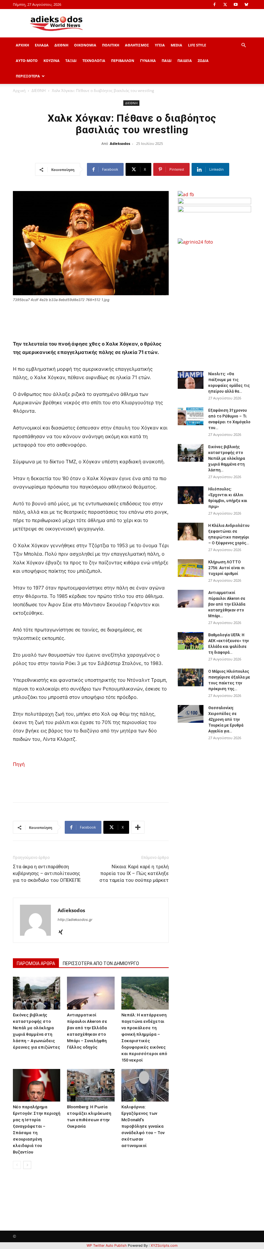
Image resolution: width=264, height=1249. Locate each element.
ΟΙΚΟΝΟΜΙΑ (85, 45)
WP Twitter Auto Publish (107, 1245)
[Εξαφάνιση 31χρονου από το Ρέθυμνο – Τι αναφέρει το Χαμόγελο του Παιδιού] (190, 416)
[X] (225, 4)
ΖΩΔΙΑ (203, 60)
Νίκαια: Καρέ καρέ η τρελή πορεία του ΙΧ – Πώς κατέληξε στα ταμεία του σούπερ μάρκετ (134, 873)
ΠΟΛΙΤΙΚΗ (110, 45)
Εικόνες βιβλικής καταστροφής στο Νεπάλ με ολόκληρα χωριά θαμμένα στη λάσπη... (226, 458)
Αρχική (19, 90)
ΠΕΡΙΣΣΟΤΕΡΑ (28, 76)
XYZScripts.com (164, 1245)
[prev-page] (17, 1165)
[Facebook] (214, 4)
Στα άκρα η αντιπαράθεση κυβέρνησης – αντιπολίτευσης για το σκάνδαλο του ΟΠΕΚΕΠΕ (47, 873)
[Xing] (63, 932)
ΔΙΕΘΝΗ (61, 45)
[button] (243, 45)
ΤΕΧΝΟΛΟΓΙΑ (93, 60)
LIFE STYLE (197, 45)
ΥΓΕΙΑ (160, 45)
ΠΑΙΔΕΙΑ (184, 60)
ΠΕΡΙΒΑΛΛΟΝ (122, 60)
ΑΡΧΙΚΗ (22, 45)
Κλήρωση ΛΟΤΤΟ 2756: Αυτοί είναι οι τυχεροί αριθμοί (226, 568)
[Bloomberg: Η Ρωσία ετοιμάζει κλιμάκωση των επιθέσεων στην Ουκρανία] (90, 1085)
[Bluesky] (246, 4)
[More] (138, 827)
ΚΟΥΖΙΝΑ (51, 60)
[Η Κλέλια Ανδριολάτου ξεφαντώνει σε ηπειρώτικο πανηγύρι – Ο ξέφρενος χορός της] (190, 531)
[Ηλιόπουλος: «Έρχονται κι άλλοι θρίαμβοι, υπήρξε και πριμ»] (190, 495)
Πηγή (19, 764)
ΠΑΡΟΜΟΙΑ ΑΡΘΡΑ (36, 963)
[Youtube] (235, 4)
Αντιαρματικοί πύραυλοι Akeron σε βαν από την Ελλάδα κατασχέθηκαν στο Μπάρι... (226, 604)
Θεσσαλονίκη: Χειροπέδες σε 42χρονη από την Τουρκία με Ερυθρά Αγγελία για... (225, 719)
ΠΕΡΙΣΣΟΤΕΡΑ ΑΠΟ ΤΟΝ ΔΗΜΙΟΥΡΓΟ (101, 963)
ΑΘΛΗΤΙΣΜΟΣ (137, 45)
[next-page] (27, 1165)
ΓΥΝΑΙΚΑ (148, 60)
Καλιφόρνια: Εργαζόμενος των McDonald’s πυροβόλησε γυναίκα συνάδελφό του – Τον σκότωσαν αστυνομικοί (143, 1126)
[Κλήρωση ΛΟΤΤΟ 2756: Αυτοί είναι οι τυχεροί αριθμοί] (190, 568)
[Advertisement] (221, 304)
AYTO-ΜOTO (27, 60)
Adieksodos (120, 143)
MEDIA (176, 45)
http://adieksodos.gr (75, 919)
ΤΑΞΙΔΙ (71, 60)
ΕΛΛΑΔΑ (42, 45)
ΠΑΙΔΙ (167, 60)
